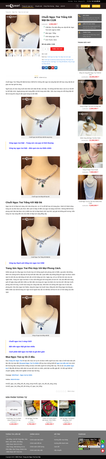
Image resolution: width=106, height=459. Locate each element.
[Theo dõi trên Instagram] (89, 1)
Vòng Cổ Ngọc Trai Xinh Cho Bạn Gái (90, 106)
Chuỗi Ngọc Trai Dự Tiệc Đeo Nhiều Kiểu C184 (90, 202)
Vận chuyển (58, 450)
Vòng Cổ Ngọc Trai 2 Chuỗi (90, 169)
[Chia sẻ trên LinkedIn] (55, 67)
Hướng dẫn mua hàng (61, 440)
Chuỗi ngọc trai (51, 56)
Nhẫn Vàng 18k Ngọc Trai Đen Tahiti (90, 138)
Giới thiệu (70, 1)
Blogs (57, 6)
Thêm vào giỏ (57, 49)
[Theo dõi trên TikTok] (90, 1)
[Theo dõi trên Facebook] (87, 1)
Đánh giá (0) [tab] (43, 77)
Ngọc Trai (14, 12)
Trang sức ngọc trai (27, 6)
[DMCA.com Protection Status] (84, 449)
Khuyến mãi (38, 6)
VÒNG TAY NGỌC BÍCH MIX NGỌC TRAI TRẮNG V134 (49, 419)
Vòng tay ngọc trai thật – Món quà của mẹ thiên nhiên (30, 148)
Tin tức (75, 1)
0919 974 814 (15, 379)
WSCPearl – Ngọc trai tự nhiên (22, 375)
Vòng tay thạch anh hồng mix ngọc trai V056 (26, 263)
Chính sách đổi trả (35, 443)
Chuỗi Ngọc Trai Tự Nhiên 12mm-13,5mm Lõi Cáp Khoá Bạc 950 (14, 419)
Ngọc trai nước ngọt (23, 12)
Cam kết (56, 446)
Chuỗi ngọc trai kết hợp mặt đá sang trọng (54, 59)
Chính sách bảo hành (36, 440)
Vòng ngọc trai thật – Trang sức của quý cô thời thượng (31, 143)
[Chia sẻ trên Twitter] (46, 67)
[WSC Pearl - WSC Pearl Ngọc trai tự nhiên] (13, 6)
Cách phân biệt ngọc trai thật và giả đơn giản (27, 352)
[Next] (36, 31)
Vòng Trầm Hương (49, 6)
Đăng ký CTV (81, 1)
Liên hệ (63, 6)
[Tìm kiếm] (77, 6)
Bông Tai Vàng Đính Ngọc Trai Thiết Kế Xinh (90, 73)
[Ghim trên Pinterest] (52, 67)
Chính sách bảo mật (36, 450)
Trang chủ (8, 12)
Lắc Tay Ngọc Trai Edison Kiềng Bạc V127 (67, 419)
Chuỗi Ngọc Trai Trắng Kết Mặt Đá (59, 61)
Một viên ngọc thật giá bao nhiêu (22, 347)
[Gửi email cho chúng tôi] (94, 1)
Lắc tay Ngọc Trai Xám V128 (31, 419)
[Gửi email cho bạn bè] (49, 67)
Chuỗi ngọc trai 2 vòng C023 (20, 341)
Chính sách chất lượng (37, 446)
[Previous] (8, 31)
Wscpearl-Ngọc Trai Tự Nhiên (29, 363)
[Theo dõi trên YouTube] (99, 1)
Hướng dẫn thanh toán (61, 443)
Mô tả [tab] (36, 77)
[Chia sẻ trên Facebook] (43, 67)
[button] (85, 6)
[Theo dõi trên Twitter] (92, 1)
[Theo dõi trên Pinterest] (96, 1)
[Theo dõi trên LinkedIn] (97, 1)
